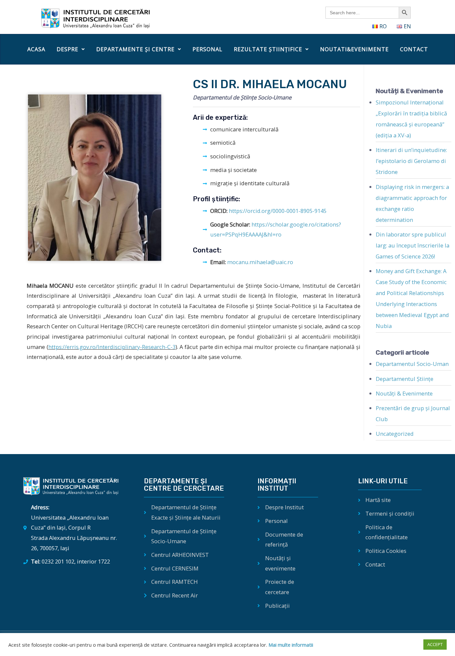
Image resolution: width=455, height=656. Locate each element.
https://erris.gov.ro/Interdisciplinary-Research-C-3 (112, 347)
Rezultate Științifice (268, 49)
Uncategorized (395, 433)
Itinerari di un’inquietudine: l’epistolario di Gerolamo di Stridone (411, 161)
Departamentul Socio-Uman (412, 364)
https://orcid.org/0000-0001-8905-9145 (277, 211)
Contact (414, 49)
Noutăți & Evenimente (404, 393)
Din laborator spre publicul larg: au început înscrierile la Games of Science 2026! (412, 245)
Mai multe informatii (290, 644)
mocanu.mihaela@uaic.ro (260, 262)
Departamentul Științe (404, 379)
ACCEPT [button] (435, 644)
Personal (208, 49)
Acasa (36, 49)
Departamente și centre (135, 49)
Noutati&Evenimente (354, 49)
